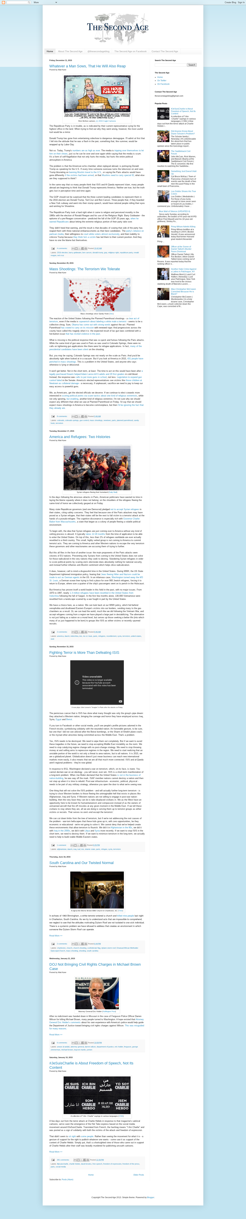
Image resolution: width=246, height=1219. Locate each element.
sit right (72, 1136)
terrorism (59, 423)
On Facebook (163, 84)
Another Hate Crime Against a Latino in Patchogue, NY (183, 270)
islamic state (90, 849)
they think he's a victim (84, 237)
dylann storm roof (108, 948)
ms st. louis (87, 636)
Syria (97, 830)
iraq (74, 849)
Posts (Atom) (67, 1179)
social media (61, 1167)
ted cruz (60, 255)
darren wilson (90, 1047)
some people (87, 1136)
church (69, 948)
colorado (60, 420)
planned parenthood (125, 420)
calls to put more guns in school (91, 377)
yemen (89, 1050)
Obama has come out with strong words (91, 324)
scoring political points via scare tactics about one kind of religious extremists (99, 395)
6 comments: (62, 1043)
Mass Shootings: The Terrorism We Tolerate (84, 269)
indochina (74, 636)
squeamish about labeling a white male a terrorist (102, 321)
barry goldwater (75, 253)
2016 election (62, 253)
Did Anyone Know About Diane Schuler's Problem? (183, 132)
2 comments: (62, 632)
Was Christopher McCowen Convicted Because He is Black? (183, 291)
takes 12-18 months (95, 534)
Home (50, 51)
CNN (121, 1116)
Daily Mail (113, 492)
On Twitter (161, 80)
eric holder (119, 1047)
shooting (82, 951)
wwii (52, 639)
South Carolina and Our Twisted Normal (81, 863)
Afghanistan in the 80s (121, 827)
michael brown (67, 1050)
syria (119, 636)
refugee (104, 849)
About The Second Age (70, 51)
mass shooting (72, 951)
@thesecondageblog (98, 51)
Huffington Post (109, 1011)
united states (136, 636)
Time (120, 911)
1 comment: (62, 845)
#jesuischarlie (62, 1164)
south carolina (92, 951)
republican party (126, 253)
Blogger (150, 1197)
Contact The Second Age (165, 51)
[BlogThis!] (76, 248)
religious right (113, 253)
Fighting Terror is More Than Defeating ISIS (84, 652)
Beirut (69, 719)
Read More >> (55, 936)
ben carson (87, 253)
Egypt (58, 719)
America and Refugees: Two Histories (79, 437)
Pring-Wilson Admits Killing (183, 226)
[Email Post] (53, 248)
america (60, 636)
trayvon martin (80, 1050)
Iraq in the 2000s (62, 830)
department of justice (105, 1047)
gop (105, 253)
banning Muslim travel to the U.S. (85, 172)
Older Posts (138, 1175)
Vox (111, 314)
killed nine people (125, 915)
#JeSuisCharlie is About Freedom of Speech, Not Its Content (183, 111)
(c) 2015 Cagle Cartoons (106, 121)
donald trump (98, 253)
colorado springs (72, 420)
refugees (101, 636)
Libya (87, 830)
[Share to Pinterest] (86, 248)
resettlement (111, 636)
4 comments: (62, 248)
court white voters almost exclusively (101, 234)
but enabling (72, 399)
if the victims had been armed (79, 175)
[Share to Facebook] (82, 248)
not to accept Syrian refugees (124, 509)
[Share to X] (79, 248)
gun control (84, 420)
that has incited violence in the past (83, 334)
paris (114, 420)
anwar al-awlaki (63, 1047)
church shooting (79, 948)
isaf (78, 849)
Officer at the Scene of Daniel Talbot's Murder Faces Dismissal (181, 249)
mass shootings (96, 420)
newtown (107, 420)
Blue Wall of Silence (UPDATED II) (174, 211)
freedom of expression (112, 1164)
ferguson (127, 1047)
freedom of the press (130, 1164)
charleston (61, 948)
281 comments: (63, 1160)
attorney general (77, 1047)
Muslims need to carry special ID (118, 175)
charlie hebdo (74, 1164)
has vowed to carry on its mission (77, 327)
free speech (97, 1164)
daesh (67, 636)
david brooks (86, 1164)
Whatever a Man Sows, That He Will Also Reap (87, 66)
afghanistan (61, 849)
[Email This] (73, 248)
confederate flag (93, 948)
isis (80, 636)
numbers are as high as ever (86, 150)
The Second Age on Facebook (130, 51)
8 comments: (62, 416)
